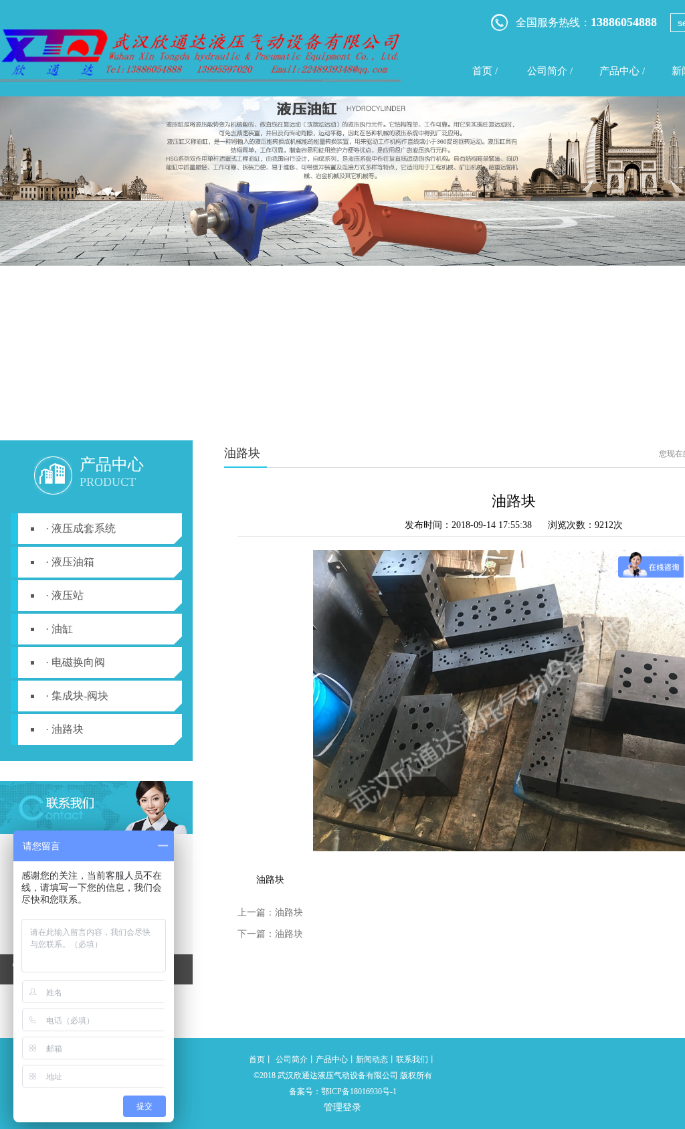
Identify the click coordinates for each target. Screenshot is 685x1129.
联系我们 (412, 1059)
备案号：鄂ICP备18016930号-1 (343, 1091)
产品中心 (332, 1059)
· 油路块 (64, 729)
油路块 (289, 912)
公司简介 (292, 1059)
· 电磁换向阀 (75, 662)
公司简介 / (550, 71)
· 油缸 (59, 628)
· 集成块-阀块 (76, 695)
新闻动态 (372, 1059)
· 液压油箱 (69, 562)
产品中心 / (622, 71)
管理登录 (342, 1107)
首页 (257, 1059)
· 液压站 (64, 595)
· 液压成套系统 (80, 528)
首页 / (485, 71)
